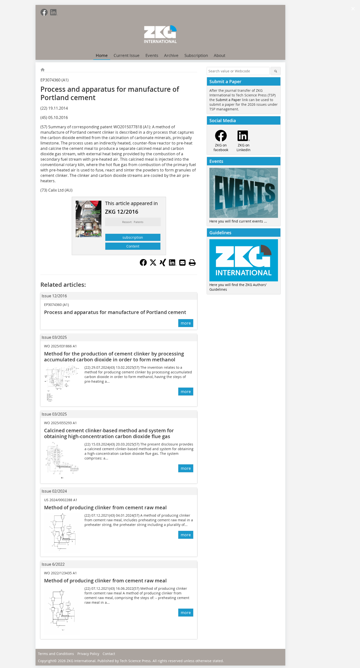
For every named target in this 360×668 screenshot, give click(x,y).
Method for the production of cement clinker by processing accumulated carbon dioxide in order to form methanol (114, 356)
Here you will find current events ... (238, 221)
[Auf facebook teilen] (143, 265)
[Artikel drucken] (192, 262)
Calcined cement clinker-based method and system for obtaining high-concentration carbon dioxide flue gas (109, 433)
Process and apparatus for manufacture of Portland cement (115, 312)
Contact (109, 653)
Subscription (196, 55)
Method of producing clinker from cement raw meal (105, 507)
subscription (132, 237)
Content (132, 246)
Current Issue (127, 55)
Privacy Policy (88, 653)
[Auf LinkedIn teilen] (173, 265)
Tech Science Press (135, 660)
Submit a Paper (228, 99)
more (186, 323)
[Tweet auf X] (153, 265)
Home (102, 55)
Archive (171, 55)
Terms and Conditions (56, 653)
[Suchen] (275, 71)
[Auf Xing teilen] (163, 265)
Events (151, 55)
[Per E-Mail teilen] (182, 262)
